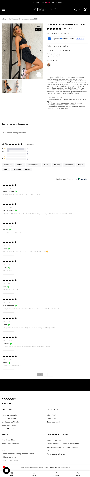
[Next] (38, 51)
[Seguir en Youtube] (10, 404)
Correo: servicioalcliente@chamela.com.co (18, 454)
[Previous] (6, 51)
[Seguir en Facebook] (3, 404)
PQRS (4, 450)
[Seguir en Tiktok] (12, 404)
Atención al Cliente (9, 440)
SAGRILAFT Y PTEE (54, 451)
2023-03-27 (7, 302)
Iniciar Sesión (52, 415)
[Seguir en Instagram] (5, 404)
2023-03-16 (7, 359)
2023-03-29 (7, 340)
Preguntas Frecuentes (10, 443)
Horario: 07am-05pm (10, 460)
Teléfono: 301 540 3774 (10, 457)
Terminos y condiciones (56, 454)
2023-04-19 (7, 283)
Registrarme (51, 418)
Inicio (4, 19)
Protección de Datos (54, 440)
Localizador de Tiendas (10, 422)
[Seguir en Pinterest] (8, 404)
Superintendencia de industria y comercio (63, 447)
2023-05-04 (7, 207)
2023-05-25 (7, 264)
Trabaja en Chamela (9, 418)
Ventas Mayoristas (8, 429)
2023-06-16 (7, 245)
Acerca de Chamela (9, 415)
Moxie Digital (65, 467)
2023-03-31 (7, 321)
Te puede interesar (15, 124)
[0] (84, 9)
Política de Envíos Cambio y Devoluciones (63, 444)
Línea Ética (6, 447)
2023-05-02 (7, 188)
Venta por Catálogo (9, 425)
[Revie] (82, 179)
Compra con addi (53, 422)
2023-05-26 (7, 226)
